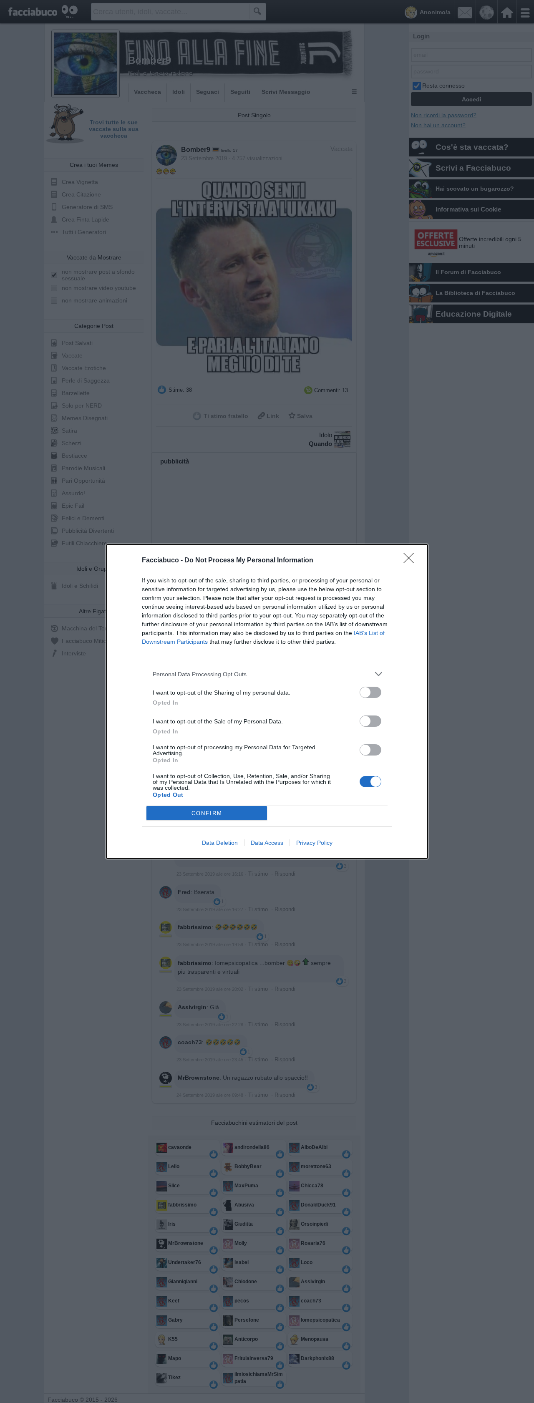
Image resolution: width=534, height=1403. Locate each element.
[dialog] (267, 701)
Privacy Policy (314, 842)
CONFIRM (206, 813)
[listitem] (267, 674)
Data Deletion (220, 842)
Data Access (267, 842)
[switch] (370, 692)
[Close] (411, 561)
